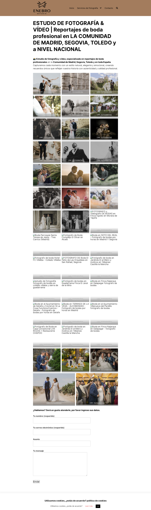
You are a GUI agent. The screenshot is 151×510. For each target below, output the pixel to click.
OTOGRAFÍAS (49, 137)
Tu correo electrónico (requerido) (48, 427)
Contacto (109, 8)
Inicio (71, 8)
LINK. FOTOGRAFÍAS (104, 92)
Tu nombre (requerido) (44, 416)
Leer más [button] (89, 506)
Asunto (36, 439)
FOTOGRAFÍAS (49, 92)
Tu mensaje (38, 451)
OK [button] (98, 506)
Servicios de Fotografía (87, 8)
